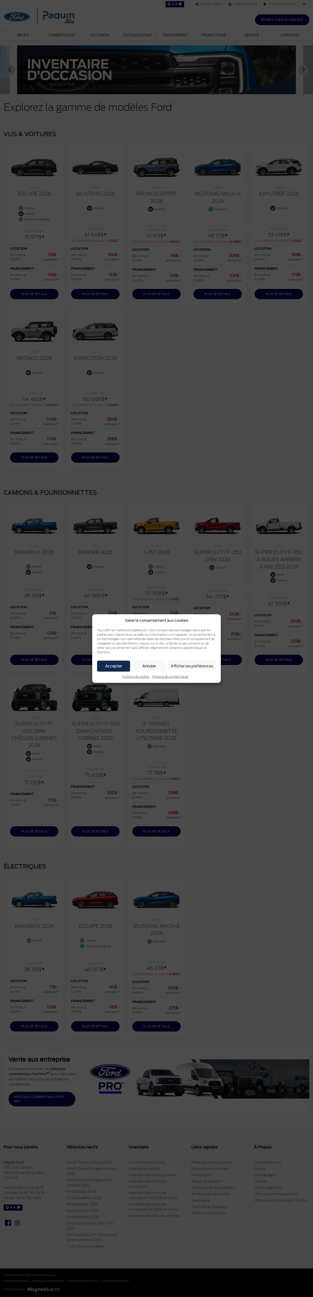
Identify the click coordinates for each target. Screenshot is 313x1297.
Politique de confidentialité (170, 676)
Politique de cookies (135, 676)
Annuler (149, 666)
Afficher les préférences (192, 666)
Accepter (113, 666)
